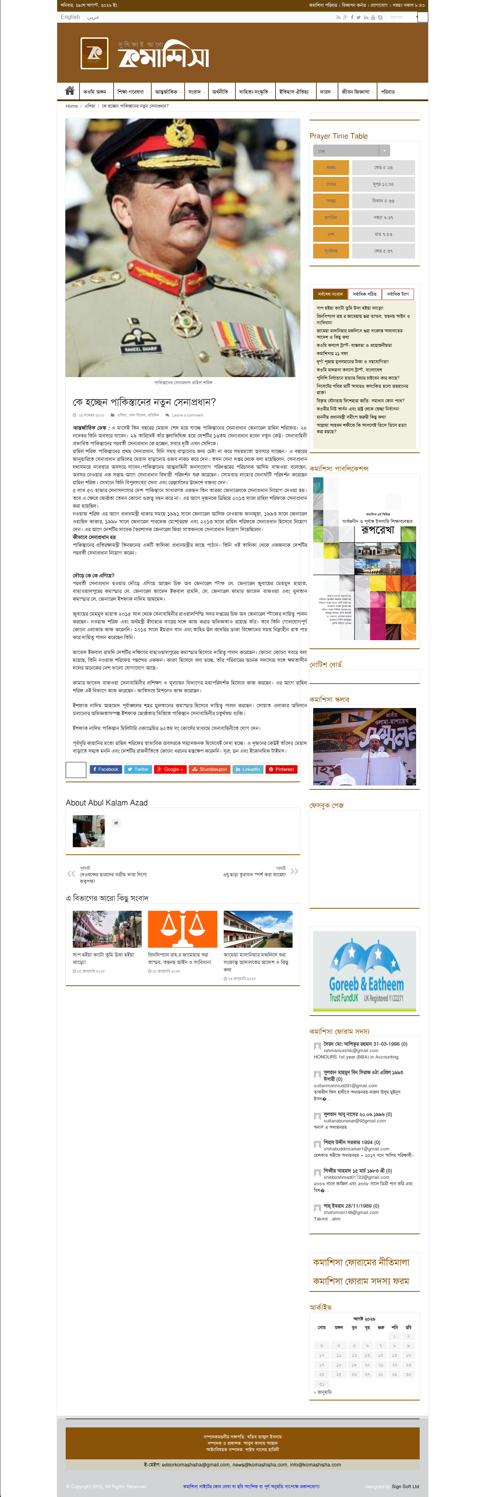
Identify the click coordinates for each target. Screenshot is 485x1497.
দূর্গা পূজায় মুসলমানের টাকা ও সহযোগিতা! (353, 362)
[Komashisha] (242, 53)
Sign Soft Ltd (405, 1487)
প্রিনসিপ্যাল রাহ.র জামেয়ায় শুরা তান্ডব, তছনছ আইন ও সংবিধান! (179, 958)
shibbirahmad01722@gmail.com (356, 1177)
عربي (93, 17)
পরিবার (387, 92)
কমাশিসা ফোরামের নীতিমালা (361, 1262)
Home (72, 106)
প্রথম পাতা (70, 92)
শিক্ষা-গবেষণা (131, 92)
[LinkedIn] (366, 17)
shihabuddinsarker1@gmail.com (356, 1149)
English (70, 17)
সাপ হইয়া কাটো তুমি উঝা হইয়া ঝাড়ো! (350, 308)
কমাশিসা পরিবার (323, 5)
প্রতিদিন (153, 415)
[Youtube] (373, 17)
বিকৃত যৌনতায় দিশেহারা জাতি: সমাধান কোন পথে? (360, 401)
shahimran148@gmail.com (351, 1212)
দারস (325, 92)
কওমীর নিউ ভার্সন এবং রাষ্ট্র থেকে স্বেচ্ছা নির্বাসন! (358, 409)
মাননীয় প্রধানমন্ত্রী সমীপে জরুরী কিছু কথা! (351, 417)
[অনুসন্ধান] (423, 17)
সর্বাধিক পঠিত (365, 294)
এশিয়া (90, 106)
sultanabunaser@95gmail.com (355, 1121)
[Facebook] (352, 17)
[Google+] (346, 17)
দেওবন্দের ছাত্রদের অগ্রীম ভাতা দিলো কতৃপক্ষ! (113, 875)
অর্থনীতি (220, 92)
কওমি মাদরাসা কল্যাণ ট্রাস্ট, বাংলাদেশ (349, 370)
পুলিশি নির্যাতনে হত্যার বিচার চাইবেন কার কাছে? (358, 378)
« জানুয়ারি (322, 1392)
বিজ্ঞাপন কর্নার (354, 5)
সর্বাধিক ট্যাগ (398, 294)
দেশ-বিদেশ (137, 415)
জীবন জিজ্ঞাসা (356, 92)
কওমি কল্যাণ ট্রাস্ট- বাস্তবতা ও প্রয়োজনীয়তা (354, 345)
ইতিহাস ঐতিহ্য (294, 92)
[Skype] (380, 17)
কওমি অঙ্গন (94, 92)
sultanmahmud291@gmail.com (345, 1086)
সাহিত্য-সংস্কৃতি (253, 92)
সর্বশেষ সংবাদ (330, 294)
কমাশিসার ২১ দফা (332, 353)
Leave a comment (187, 415)
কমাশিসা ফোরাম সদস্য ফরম (361, 1281)
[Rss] (338, 17)
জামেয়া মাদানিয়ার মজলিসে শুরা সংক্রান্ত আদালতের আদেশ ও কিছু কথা (256, 962)
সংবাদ (195, 92)
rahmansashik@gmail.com (351, 1050)
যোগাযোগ (379, 5)
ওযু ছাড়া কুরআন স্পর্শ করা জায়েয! (254, 872)
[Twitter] (359, 17)
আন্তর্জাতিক (166, 92)
